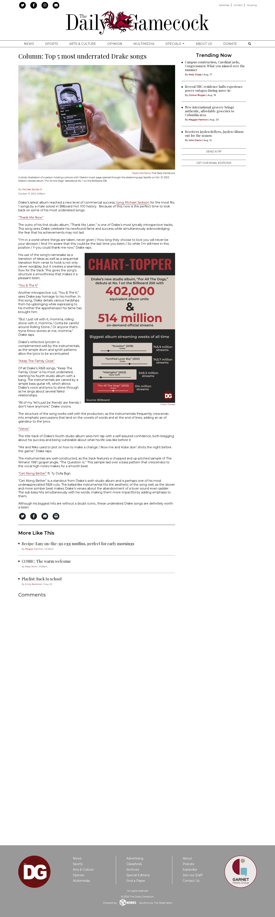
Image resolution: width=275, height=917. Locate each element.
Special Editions (138, 875)
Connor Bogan (197, 95)
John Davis (195, 140)
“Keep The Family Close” (36, 361)
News (29, 44)
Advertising (134, 858)
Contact (238, 5)
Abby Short (31, 566)
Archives (132, 869)
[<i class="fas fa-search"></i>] (249, 44)
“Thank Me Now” (30, 217)
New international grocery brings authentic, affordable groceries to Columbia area (209, 111)
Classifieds (134, 864)
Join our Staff (192, 875)
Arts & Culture (82, 44)
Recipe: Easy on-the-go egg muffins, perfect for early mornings (78, 543)
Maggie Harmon (34, 548)
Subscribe (190, 869)
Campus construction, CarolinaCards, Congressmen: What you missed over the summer (215, 66)
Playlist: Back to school (42, 578)
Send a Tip (214, 151)
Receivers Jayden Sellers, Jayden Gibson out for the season (214, 133)
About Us (204, 44)
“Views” (23, 429)
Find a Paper (135, 881)
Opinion (114, 44)
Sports (51, 44)
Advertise (224, 5)
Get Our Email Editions (213, 162)
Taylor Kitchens (141, 173)
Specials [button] (173, 44)
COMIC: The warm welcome (46, 561)
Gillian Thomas (167, 404)
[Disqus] (96, 658)
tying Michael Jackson (132, 202)
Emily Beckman (33, 584)
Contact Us (191, 881)
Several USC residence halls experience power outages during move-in (214, 88)
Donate (230, 44)
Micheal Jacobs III (32, 189)
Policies (188, 864)
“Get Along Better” (32, 473)
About (187, 858)
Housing (252, 5)
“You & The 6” (28, 285)
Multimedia (143, 44)
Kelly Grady (195, 74)
